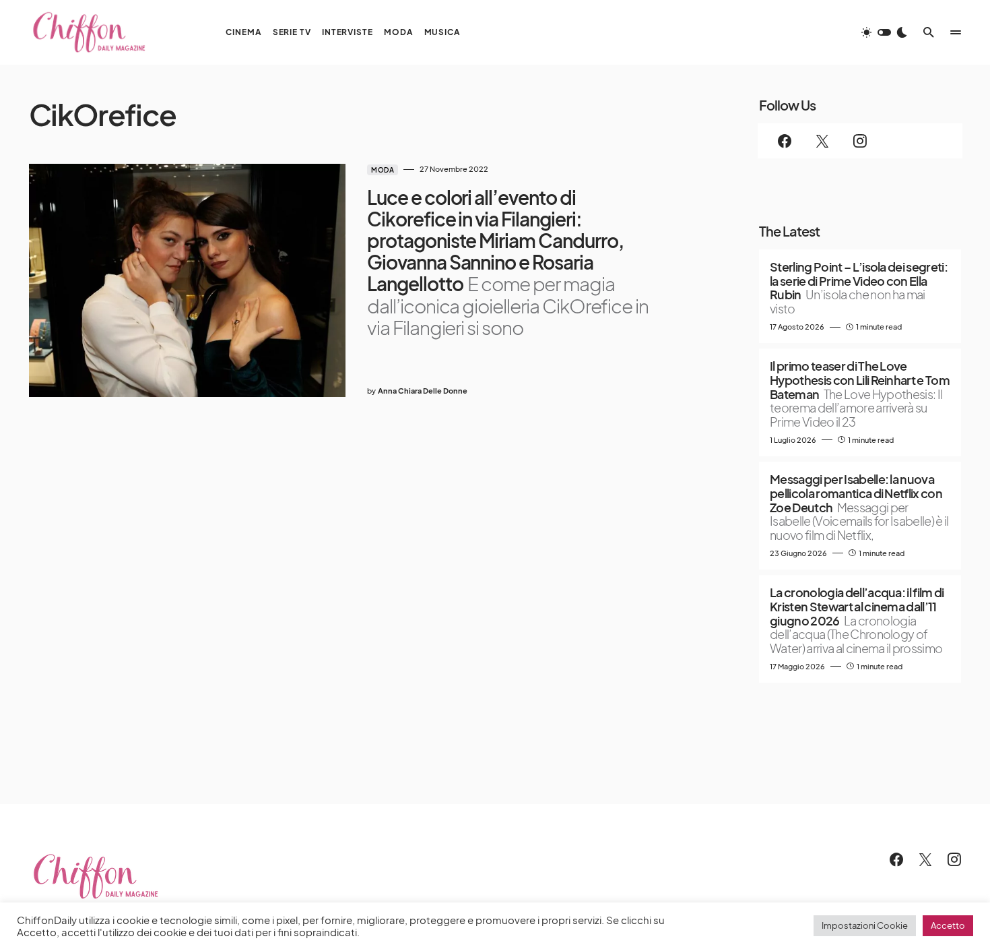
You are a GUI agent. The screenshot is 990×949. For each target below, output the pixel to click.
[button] (884, 32)
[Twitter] (822, 140)
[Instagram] (860, 140)
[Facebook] (784, 140)
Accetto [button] (948, 925)
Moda (382, 170)
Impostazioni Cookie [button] (865, 925)
